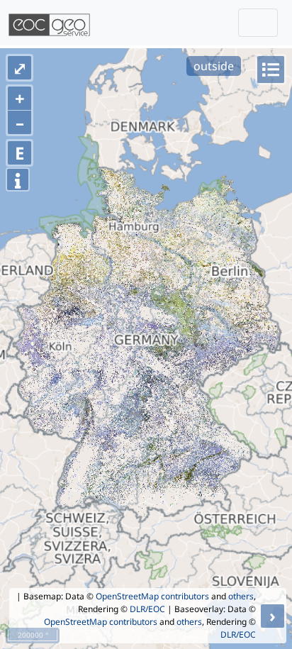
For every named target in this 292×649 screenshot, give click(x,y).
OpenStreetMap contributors (152, 596)
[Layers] (270, 69)
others (241, 596)
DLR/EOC (147, 609)
